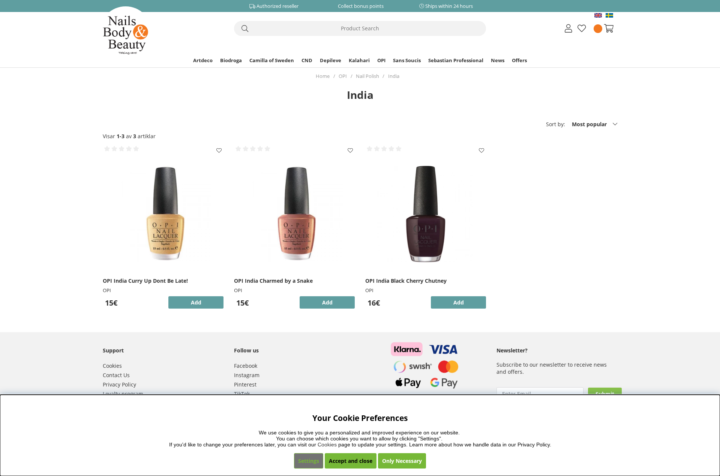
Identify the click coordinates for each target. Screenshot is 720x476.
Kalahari (359, 60)
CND (307, 60)
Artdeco (203, 60)
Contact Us (116, 375)
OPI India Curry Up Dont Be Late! (145, 280)
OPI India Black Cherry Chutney (406, 280)
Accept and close (350, 460)
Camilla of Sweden (271, 60)
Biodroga (231, 60)
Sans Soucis (407, 60)
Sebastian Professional (455, 60)
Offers (519, 60)
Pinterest (245, 384)
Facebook (245, 365)
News (497, 60)
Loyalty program (123, 393)
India (393, 76)
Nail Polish (367, 76)
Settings (308, 460)
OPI (381, 60)
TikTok (242, 393)
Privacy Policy (119, 384)
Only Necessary (402, 460)
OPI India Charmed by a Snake (273, 280)
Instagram (247, 375)
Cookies (112, 365)
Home (323, 76)
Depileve (330, 60)
